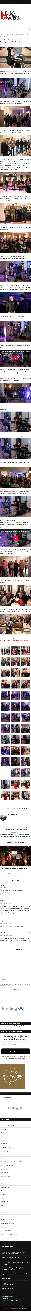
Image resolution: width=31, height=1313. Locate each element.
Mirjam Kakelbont (6, 1252)
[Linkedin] (15, 2)
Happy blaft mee (5, 1147)
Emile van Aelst (11, 44)
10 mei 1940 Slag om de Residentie (10, 1122)
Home (1, 34)
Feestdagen (4, 1143)
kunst (2, 1154)
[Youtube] (17, 2)
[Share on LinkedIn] (21, 808)
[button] (1, 859)
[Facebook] (10, 2)
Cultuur (3, 1140)
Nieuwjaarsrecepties (6, 1187)
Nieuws (3, 1191)
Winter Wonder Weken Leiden (9, 1234)
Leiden (3, 1158)
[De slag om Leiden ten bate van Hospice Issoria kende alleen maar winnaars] (15, 856)
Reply (29, 885)
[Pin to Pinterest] (19, 808)
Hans (3, 1262)
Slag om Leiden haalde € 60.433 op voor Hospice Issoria (14, 1252)
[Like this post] (14, 808)
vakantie (3, 1227)
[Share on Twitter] (17, 808)
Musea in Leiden (5, 1176)
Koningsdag (4, 1151)
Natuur (3, 1183)
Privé (2, 1205)
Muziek (3, 1180)
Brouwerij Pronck (12, 159)
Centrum (9, 34)
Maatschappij (4, 1172)
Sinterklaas (4, 1212)
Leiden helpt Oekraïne (7, 1165)
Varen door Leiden (6, 1230)
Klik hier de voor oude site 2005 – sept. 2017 (12, 1026)
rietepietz (3, 933)
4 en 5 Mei (4, 1129)
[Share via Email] (26, 808)
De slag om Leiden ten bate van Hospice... (15, 869)
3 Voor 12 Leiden (12, 196)
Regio (2, 1209)
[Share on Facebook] (16, 808)
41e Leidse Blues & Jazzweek (8, 73)
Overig (3, 1194)
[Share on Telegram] (24, 808)
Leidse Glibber (6, 1308)
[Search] (29, 29)
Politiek (3, 1198)
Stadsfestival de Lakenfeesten (9, 1220)
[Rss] (20, 2)
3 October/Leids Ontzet (7, 1125)
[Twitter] (13, 2)
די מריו (2, 885)
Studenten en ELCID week (8, 1223)
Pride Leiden (4, 1201)
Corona (3, 1136)
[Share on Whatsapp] (22, 808)
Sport (2, 1216)
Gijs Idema (12, 491)
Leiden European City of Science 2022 (11, 1162)
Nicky (2, 921)
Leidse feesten (5, 1169)
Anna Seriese (3, 491)
